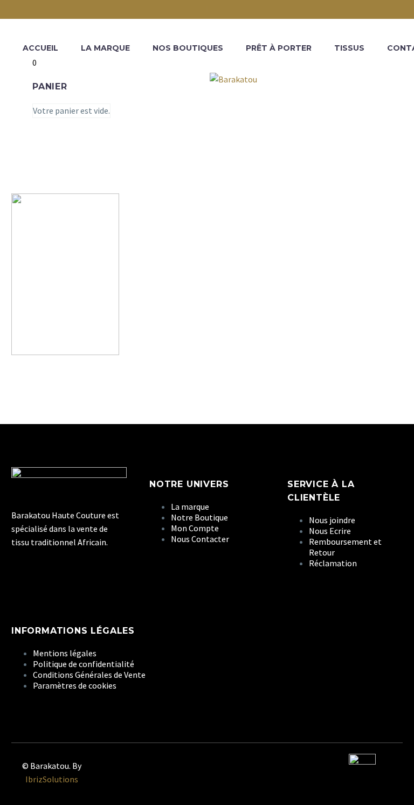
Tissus (349, 48)
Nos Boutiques (188, 48)
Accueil (40, 48)
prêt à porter (279, 48)
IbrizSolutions (51, 779)
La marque (105, 48)
